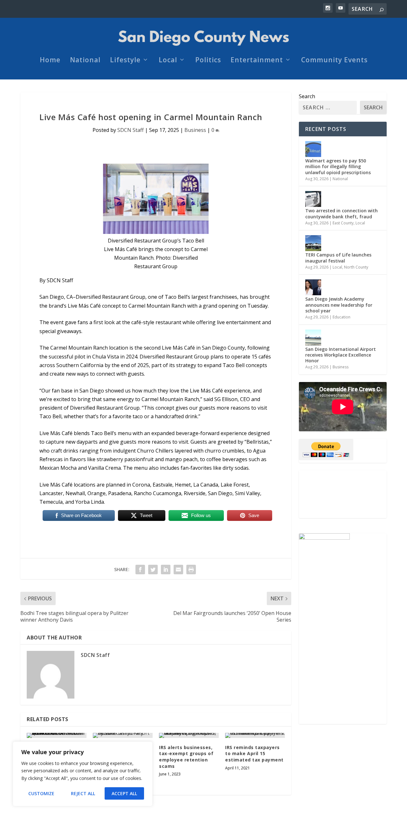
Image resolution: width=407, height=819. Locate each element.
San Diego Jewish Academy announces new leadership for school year (338, 304)
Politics (208, 60)
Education (341, 317)
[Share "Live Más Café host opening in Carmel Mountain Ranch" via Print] (191, 569)
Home (50, 60)
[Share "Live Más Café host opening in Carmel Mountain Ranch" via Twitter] (153, 569)
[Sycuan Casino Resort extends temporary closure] (123, 735)
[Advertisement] (343, 494)
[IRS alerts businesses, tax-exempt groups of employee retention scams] (189, 735)
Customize (41, 793)
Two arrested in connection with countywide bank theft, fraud (341, 213)
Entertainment (257, 60)
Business (195, 129)
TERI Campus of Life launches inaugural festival (338, 257)
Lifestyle (125, 60)
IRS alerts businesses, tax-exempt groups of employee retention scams (186, 756)
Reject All (83, 793)
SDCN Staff (130, 129)
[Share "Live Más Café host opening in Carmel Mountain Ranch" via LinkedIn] (165, 569)
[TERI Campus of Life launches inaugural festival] (313, 243)
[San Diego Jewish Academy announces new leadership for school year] (313, 287)
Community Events (334, 60)
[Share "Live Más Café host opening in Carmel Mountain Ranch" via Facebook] (140, 569)
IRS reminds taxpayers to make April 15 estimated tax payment (254, 753)
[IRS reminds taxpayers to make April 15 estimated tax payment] (255, 735)
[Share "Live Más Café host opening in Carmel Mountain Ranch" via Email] (178, 569)
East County (343, 223)
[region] (83, 773)
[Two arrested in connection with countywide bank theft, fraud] (313, 199)
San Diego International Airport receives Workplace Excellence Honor (340, 355)
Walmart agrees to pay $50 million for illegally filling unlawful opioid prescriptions (338, 166)
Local (168, 60)
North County (356, 267)
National (85, 60)
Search (307, 96)
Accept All (124, 793)
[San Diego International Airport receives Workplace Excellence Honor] (313, 337)
